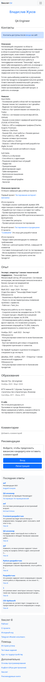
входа (28, 35)
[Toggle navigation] (41, 3)
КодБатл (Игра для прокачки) (13, 667)
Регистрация (22, 466)
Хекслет (4, 672)
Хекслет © (7, 619)
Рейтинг (4, 624)
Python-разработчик (12, 561)
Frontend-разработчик (13, 516)
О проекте (5, 628)
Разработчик (9, 575)
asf (4, 483)
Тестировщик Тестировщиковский (16, 498)
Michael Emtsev (9, 511)
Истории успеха (8, 646)
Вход (22, 460)
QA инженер (8, 493)
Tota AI (5, 526)
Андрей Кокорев (9, 488)
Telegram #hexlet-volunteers (13, 637)
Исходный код (7, 632)
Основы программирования (13, 663)
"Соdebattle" (6, 232)
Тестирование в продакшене (27, 227)
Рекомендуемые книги (11, 676)
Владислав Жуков (22, 12)
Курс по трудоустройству (12, 654)
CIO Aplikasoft (9, 600)
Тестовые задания (9, 650)
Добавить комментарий (11, 433)
